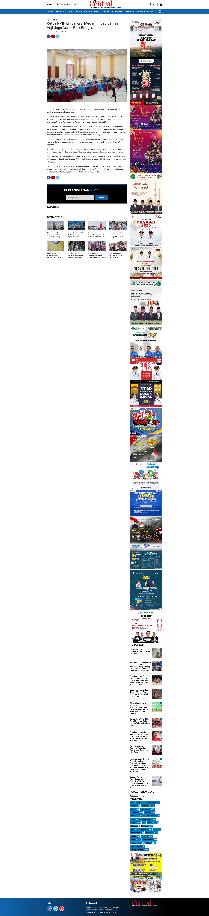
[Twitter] (57, 36)
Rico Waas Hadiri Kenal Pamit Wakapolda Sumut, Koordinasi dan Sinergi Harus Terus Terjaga (116, 238)
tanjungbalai (148, 839)
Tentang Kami (114, 907)
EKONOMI (141, 12)
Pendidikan (135, 833)
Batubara (145, 806)
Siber (96, 907)
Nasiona (134, 826)
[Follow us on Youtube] (61, 908)
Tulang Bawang (137, 850)
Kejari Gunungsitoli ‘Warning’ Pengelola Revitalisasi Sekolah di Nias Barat (139, 749)
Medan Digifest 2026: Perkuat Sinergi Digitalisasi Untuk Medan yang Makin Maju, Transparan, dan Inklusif (76, 238)
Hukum (147, 812)
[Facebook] (49, 36)
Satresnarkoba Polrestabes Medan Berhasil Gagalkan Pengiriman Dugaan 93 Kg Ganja (75, 257)
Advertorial (151, 802)
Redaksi (89, 907)
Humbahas (135, 816)
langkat (134, 823)
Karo (132, 819)
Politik (133, 836)
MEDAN (79, 12)
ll (142, 823)
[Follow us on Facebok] (49, 908)
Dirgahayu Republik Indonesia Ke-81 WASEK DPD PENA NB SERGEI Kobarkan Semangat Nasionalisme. (140, 736)
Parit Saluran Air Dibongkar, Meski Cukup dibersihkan (140, 651)
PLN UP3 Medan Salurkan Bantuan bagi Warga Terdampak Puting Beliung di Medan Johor (116, 258)
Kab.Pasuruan (151, 816)
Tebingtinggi (136, 843)
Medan (55, 20)
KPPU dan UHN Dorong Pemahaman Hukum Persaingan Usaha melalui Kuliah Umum (55, 237)
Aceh (139, 802)
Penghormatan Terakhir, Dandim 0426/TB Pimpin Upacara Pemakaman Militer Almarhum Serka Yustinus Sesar (140, 680)
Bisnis (133, 809)
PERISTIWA (129, 12)
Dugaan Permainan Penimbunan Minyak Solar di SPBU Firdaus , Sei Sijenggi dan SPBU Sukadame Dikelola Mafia (96, 238)
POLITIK (106, 12)
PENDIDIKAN (117, 12)
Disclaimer (104, 907)
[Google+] (53, 36)
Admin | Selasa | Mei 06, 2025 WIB (56, 32)
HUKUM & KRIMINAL (92, 12)
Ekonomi (134, 812)
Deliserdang (145, 809)
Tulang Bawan (136, 846)
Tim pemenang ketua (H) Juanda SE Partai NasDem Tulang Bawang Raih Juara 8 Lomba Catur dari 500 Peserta (140, 666)
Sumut (133, 839)
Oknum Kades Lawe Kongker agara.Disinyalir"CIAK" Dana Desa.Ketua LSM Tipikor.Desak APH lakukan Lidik (139, 708)
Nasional (144, 826)
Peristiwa (149, 833)
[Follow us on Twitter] (55, 908)
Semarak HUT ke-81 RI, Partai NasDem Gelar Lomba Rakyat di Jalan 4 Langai (140, 722)
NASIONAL (60, 12)
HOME (50, 12)
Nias (132, 829)
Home (49, 20)
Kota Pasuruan (147, 819)
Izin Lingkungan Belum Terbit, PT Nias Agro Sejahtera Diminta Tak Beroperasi (139, 693)
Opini (155, 829)
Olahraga (143, 829)
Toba (149, 843)
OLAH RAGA (152, 12)
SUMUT (70, 12)
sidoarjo (145, 836)
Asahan (134, 806)
